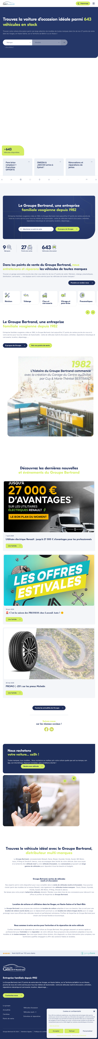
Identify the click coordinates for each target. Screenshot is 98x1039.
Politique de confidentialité (64, 1035)
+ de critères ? (9, 47)
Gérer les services (54, 1025)
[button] (94, 1011)
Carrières (6, 1014)
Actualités (6, 1010)
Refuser (72, 1031)
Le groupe (6, 1006)
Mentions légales (26, 1031)
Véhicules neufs (29, 1012)
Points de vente (8, 1018)
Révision (8, 301)
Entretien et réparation (32, 1016)
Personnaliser (87, 1031)
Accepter (56, 1031)
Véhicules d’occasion (31, 1008)
